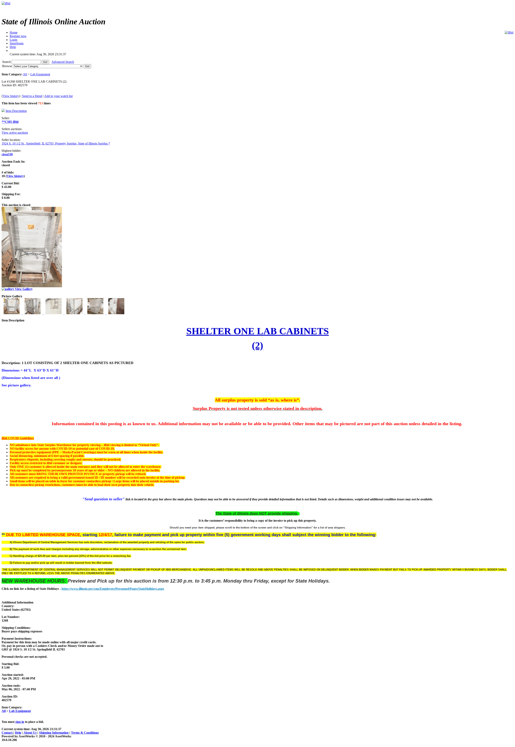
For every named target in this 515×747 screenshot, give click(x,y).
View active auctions (15, 132)
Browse (7, 66)
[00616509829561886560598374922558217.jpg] (116, 313)
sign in (19, 721)
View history (11, 96)
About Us (30, 732)
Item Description (16, 111)
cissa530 (7, 154)
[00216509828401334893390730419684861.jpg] (33, 313)
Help (18, 732)
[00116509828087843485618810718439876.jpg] (12, 313)
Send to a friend (32, 96)
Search (7, 62)
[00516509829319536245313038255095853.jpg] (95, 313)
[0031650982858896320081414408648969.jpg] (53, 313)
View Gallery (23, 289)
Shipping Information (54, 732)
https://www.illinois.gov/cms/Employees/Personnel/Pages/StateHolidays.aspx (113, 588)
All (25, 74)
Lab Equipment (40, 74)
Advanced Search (63, 62)
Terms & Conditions (85, 732)
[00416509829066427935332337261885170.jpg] (74, 313)
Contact (7, 732)
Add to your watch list (58, 96)
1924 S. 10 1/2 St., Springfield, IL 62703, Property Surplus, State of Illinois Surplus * (56, 143)
